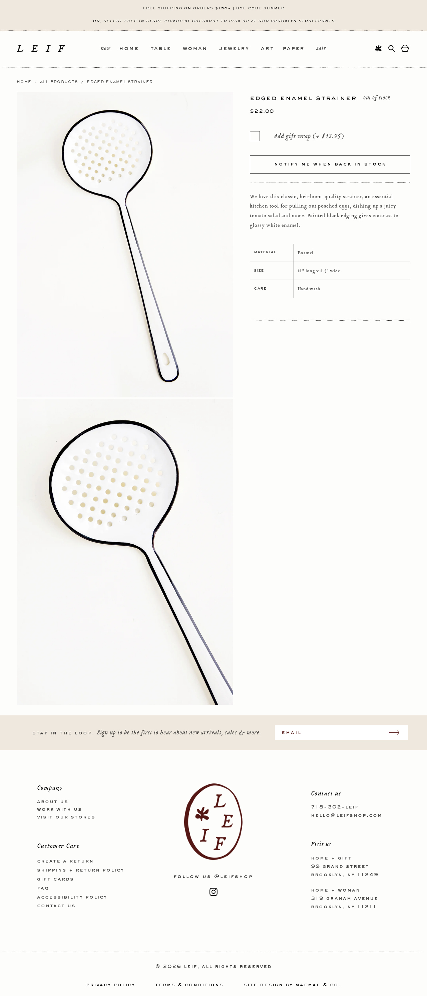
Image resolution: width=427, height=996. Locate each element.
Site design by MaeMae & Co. (292, 985)
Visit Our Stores (66, 817)
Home (24, 82)
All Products (59, 82)
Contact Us (56, 906)
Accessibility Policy (72, 897)
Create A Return (65, 861)
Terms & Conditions (189, 985)
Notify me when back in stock (330, 164)
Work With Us (59, 809)
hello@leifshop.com (346, 815)
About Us (52, 801)
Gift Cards (55, 879)
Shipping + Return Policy (80, 870)
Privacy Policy (110, 985)
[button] (134, 49)
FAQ (43, 888)
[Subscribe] (398, 732)
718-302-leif (335, 807)
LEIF (190, 966)
